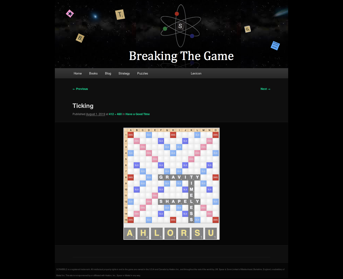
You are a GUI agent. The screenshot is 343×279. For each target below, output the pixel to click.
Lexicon (196, 73)
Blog (108, 73)
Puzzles (142, 73)
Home (78, 73)
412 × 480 (115, 114)
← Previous (80, 89)
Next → (265, 89)
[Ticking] (171, 184)
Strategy (124, 73)
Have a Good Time (138, 114)
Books (93, 73)
